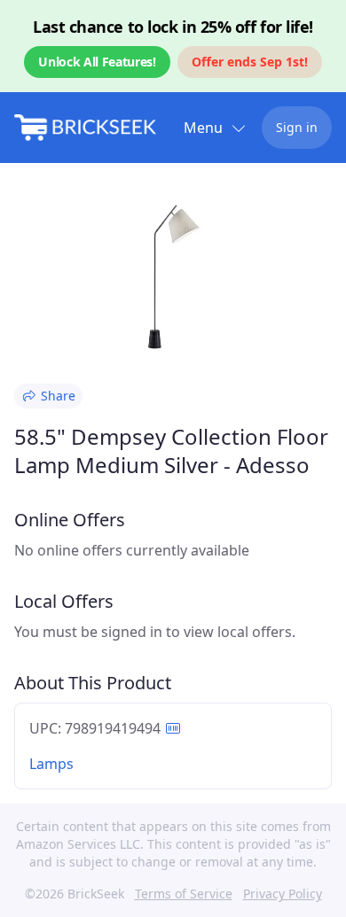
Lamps (51, 763)
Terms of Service (183, 893)
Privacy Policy (282, 893)
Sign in (297, 127)
